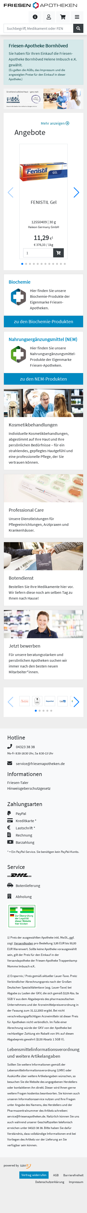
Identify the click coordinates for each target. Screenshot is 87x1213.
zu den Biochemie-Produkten (43, 321)
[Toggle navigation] (77, 17)
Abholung (24, 896)
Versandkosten (23, 943)
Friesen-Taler (18, 782)
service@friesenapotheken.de (40, 763)
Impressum (76, 1182)
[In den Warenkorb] (58, 252)
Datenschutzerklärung (49, 1182)
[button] (35, 17)
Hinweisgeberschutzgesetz (29, 788)
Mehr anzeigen (53, 123)
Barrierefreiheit (73, 1175)
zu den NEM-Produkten (43, 379)
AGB (56, 1175)
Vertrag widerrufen (34, 1175)
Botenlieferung (28, 885)
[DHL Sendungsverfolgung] (23, 875)
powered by (12, 1165)
